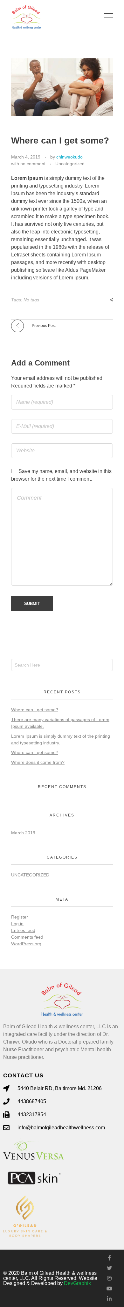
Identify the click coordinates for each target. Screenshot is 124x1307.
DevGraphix (77, 1283)
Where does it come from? (38, 762)
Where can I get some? (34, 709)
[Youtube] (109, 1288)
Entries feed (23, 930)
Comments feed (27, 937)
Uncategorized (70, 163)
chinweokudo (69, 156)
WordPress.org (26, 943)
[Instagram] (109, 1278)
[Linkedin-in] (109, 1299)
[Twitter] (109, 1268)
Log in (17, 923)
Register (19, 916)
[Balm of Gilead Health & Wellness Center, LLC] (26, 17)
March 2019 (23, 832)
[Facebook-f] (109, 1258)
